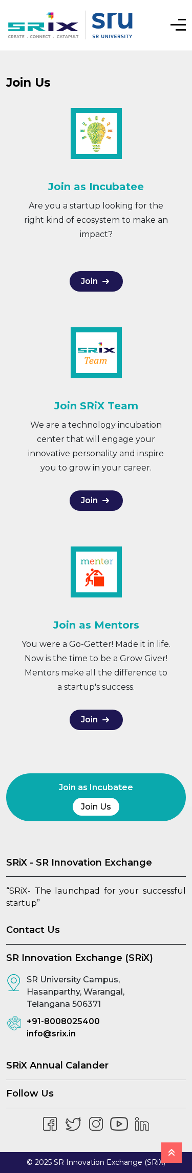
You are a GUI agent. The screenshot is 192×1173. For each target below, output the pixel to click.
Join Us (96, 807)
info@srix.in (51, 1033)
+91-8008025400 (63, 1021)
